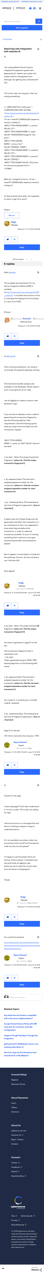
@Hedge (12, 272)
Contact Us (16, 1135)
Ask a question (22, 28)
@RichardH (10, 356)
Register (14, 1080)
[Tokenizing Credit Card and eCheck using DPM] (27, 259)
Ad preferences (17, 1225)
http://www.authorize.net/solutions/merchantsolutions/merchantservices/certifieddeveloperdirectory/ (22, 945)
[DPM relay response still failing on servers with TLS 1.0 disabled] (31, 259)
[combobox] (22, 21)
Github (14, 1171)
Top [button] (3, 1268)
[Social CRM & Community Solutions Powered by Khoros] (37, 1269)
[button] (7, 239)
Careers (14, 1144)
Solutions (15, 1112)
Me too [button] (12, 215)
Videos (14, 1107)
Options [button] (40, 39)
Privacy (14, 1220)
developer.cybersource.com (31, 1)
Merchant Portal (18, 1084)
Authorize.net (26, 1216)
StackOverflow (17, 1176)
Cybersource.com (18, 1131)
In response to (25, 589)
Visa (13, 1216)
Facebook (15, 1167)
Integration (8, 39)
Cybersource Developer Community (6, 8)
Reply (22, 247)
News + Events (17, 1139)
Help (31, 8)
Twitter (14, 1163)
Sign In (34, 8)
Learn (13, 1103)
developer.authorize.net (10, 1)
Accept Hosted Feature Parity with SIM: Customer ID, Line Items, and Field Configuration (20, 1027)
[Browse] (39, 8)
